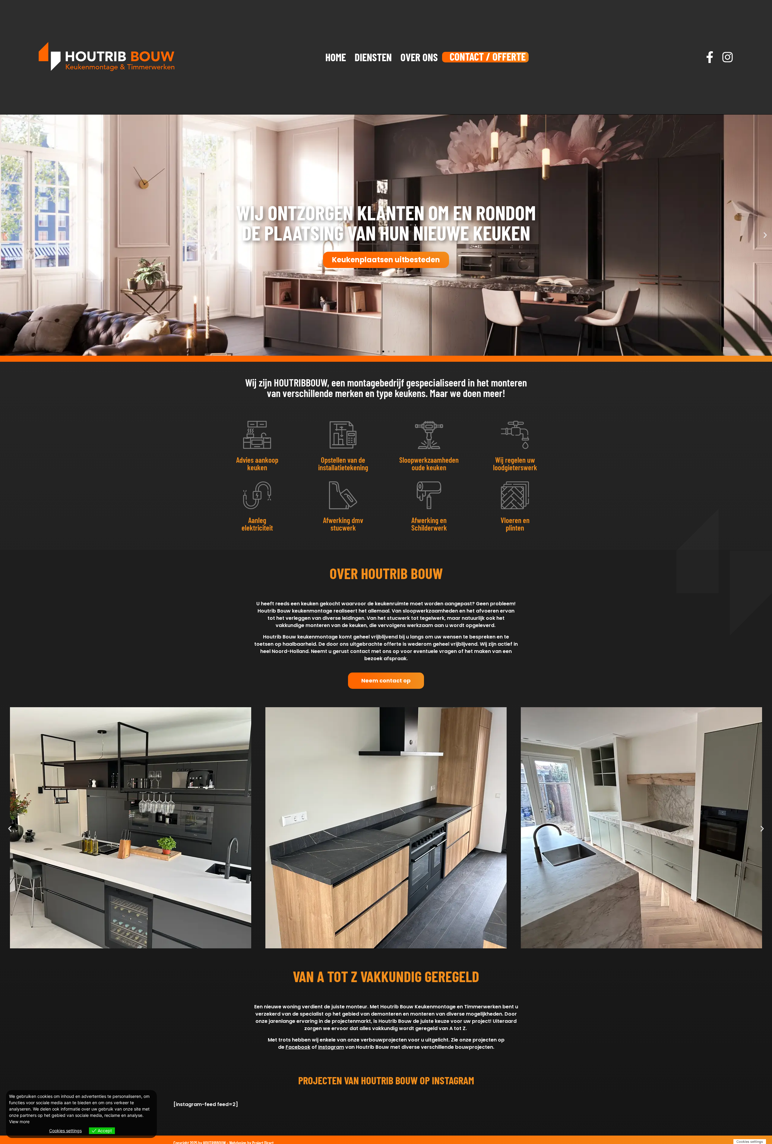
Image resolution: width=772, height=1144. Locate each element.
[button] (7, 235)
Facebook (298, 1047)
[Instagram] (727, 57)
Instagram (331, 1047)
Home (335, 57)
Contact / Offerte (488, 56)
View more (19, 1121)
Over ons (419, 57)
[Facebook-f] (710, 57)
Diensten (373, 57)
